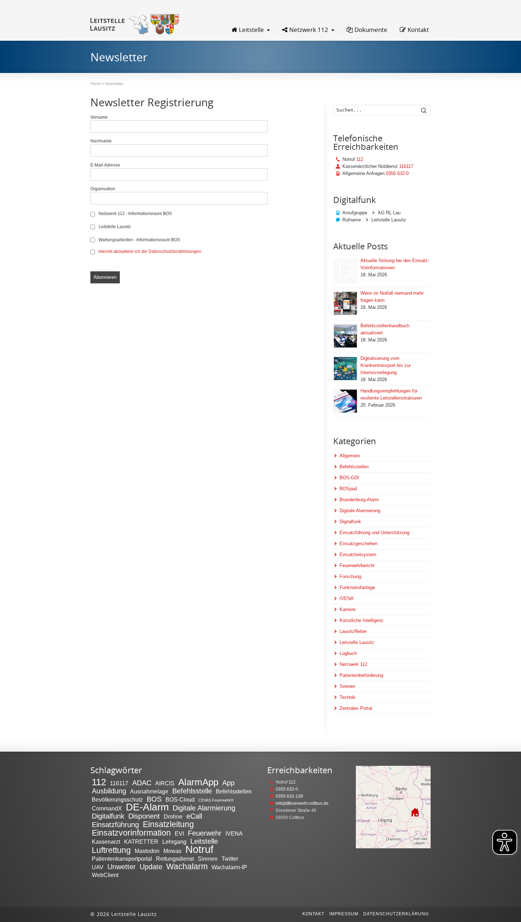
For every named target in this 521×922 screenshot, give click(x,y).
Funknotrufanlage (357, 587)
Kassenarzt (106, 841)
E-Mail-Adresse (105, 165)
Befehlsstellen (354, 466)
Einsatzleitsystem (358, 554)
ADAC (141, 783)
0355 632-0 (397, 173)
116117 (406, 166)
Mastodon (147, 851)
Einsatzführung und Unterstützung (374, 532)
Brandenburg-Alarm (359, 499)
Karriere (347, 609)
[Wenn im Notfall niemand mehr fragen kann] (345, 303)
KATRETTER (141, 841)
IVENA (347, 598)
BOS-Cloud (180, 799)
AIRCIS (164, 783)
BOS (154, 799)
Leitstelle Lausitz (114, 226)
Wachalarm (187, 866)
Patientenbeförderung (361, 675)
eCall (194, 816)
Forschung (350, 576)
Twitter (230, 858)
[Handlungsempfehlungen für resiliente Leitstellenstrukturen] (345, 401)
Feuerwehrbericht (357, 565)
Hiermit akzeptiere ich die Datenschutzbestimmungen (150, 251)
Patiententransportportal (122, 858)
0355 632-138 (289, 796)
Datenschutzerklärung (396, 913)
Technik (347, 697)
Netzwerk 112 (308, 30)
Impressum (343, 913)
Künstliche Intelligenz (361, 620)
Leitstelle (251, 30)
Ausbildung (109, 791)
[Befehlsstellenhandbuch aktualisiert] (345, 336)
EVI (179, 833)
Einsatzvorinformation (131, 832)
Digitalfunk (350, 521)
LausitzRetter (353, 631)
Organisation (102, 188)
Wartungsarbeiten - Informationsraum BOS (138, 239)
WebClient (105, 875)
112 (359, 159)
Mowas (172, 851)
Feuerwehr (205, 833)
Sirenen (347, 686)
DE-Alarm (147, 807)
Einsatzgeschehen (358, 543)
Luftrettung (111, 850)
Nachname (101, 140)
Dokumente (370, 30)
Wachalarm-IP (229, 867)
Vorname (99, 117)
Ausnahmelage (149, 791)
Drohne (173, 816)
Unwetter (121, 867)
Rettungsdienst (175, 858)
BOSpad (348, 488)
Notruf (199, 849)
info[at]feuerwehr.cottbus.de (302, 803)
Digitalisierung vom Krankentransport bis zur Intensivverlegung (385, 365)
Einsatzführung (115, 824)
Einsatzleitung (168, 824)
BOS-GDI (349, 477)
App (228, 783)
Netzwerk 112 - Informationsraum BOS (134, 213)
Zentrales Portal (356, 708)
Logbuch (348, 653)
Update (151, 867)
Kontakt (418, 30)
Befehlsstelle (192, 791)
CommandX (107, 808)
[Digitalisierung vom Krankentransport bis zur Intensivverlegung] (345, 368)
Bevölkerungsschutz (117, 799)
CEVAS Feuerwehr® (216, 800)
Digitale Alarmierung (360, 510)
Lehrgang (174, 841)
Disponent (144, 816)
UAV (97, 867)
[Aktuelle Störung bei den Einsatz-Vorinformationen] (345, 271)
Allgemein (350, 455)
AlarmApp (198, 782)
